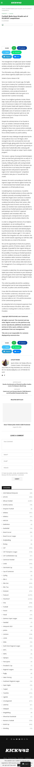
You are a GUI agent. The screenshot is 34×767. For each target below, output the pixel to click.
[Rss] (32, 8)
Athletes (17, 512)
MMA (17, 642)
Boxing (17, 544)
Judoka (17, 630)
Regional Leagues (17, 669)
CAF (17, 548)
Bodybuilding (17, 540)
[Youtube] (24, 8)
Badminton (17, 524)
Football (17, 607)
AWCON (17, 520)
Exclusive (17, 591)
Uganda (17, 697)
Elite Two (17, 587)
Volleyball (17, 709)
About (5, 758)
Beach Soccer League (17, 536)
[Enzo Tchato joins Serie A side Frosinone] (17, 412)
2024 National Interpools (17, 493)
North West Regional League (17, 646)
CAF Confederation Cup (17, 556)
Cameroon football (17, 560)
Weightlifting (17, 712)
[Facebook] (16, 8)
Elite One (17, 583)
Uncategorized (17, 701)
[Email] (26, 8)
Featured (17, 595)
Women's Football (17, 720)
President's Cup (17, 665)
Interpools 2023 (17, 626)
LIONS (17, 638)
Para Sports (17, 661)
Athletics (17, 516)
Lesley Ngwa (15, 360)
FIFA (17, 603)
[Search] (32, 2)
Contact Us (28, 758)
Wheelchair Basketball (17, 716)
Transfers (17, 693)
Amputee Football (17, 509)
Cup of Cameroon (17, 571)
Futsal (17, 614)
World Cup (17, 724)
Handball (17, 622)
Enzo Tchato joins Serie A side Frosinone (17, 424)
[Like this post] (14, 48)
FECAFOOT (17, 599)
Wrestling (17, 728)
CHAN (17, 563)
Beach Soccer (17, 532)
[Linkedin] (22, 8)
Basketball (17, 528)
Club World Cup (17, 567)
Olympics (17, 658)
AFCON (17, 497)
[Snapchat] (28, 8)
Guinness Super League (17, 618)
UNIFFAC (17, 705)
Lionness (17, 634)
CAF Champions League (17, 552)
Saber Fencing (17, 677)
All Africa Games (17, 505)
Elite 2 (17, 579)
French (17, 610)
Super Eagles (17, 685)
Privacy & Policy (12, 758)
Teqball (17, 689)
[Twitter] (18, 8)
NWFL (17, 654)
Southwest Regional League (17, 681)
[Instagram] (20, 8)
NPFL (17, 650)
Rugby (17, 673)
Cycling (17, 575)
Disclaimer (20, 758)
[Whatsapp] (30, 8)
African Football (17, 501)
